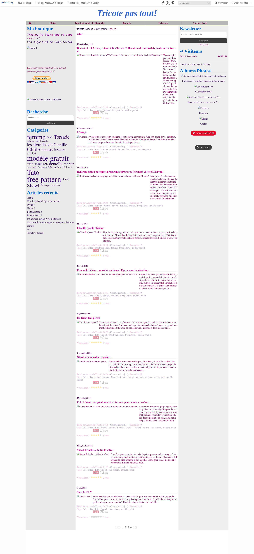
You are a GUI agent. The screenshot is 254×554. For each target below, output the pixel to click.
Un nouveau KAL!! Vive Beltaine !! (44, 218)
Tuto (33, 172)
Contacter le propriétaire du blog (195, 64)
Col (65, 167)
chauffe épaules (42, 141)
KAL (45, 163)
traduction (30, 141)
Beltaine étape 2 (34, 215)
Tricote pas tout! (85, 29)
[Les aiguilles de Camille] (50, 48)
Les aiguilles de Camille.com (49, 42)
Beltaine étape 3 (34, 211)
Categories (101, 29)
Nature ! (31, 208)
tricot (70, 167)
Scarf (49, 136)
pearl (66, 164)
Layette (30, 164)
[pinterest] (173, 3)
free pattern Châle (45, 167)
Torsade (62, 136)
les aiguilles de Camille (47, 144)
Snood (65, 179)
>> (137, 527)
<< (117, 527)
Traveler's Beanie (35, 232)
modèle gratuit (48, 158)
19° (28, 229)
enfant (57, 167)
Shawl (33, 185)
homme (59, 149)
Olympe (31, 204)
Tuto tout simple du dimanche (90, 23)
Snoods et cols (200, 23)
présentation (31, 167)
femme (36, 136)
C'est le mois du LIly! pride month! (43, 201)
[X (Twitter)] (168, 3)
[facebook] (163, 3)
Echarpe (45, 185)
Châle (33, 149)
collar (38, 163)
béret (71, 163)
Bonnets (126, 23)
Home (30, 22)
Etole (58, 185)
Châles (53, 23)
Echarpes (163, 23)
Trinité (30, 197)
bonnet (47, 149)
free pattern (44, 179)
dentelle (55, 163)
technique (31, 153)
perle (53, 185)
